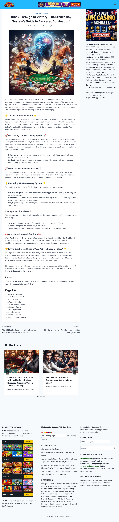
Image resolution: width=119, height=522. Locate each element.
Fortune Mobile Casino (98, 75)
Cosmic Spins (94, 82)
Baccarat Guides (54, 486)
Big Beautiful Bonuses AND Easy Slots (56, 427)
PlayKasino (93, 93)
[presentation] (21, 361)
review (103, 459)
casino (18, 501)
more (109, 47)
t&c (105, 47)
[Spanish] (45, 432)
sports (10, 501)
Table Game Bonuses (58, 496)
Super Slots (95, 459)
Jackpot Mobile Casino (98, 67)
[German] (47, 432)
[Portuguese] (51, 432)
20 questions (94, 432)
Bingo (103, 65)
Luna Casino (94, 57)
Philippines (13, 433)
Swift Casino (94, 52)
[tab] (37, 396)
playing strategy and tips (95, 98)
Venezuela (6, 436)
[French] (49, 432)
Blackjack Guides (47, 484)
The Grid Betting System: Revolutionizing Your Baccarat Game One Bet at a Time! (19, 329)
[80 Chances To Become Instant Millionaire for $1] (59, 4)
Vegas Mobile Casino (97, 44)
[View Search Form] (115, 4)
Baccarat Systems (41, 13)
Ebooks (61, 494)
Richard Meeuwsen (35, 26)
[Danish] (54, 432)
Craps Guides (66, 486)
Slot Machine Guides (62, 484)
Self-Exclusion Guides (49, 494)
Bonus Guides (53, 491)
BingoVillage (97, 464)
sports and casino (17, 431)
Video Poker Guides (55, 489)
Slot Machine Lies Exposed (51, 449)
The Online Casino (96, 62)
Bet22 (4, 501)
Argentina (18, 503)
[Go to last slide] (7, 372)
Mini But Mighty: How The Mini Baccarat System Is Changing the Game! (62, 329)
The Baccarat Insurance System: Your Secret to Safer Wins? (59, 380)
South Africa (18, 436)
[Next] (74, 372)
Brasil (12, 503)
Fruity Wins (93, 87)
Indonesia (22, 433)
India (6, 433)
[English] (42, 432)
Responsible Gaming (66, 491)
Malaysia (30, 433)
